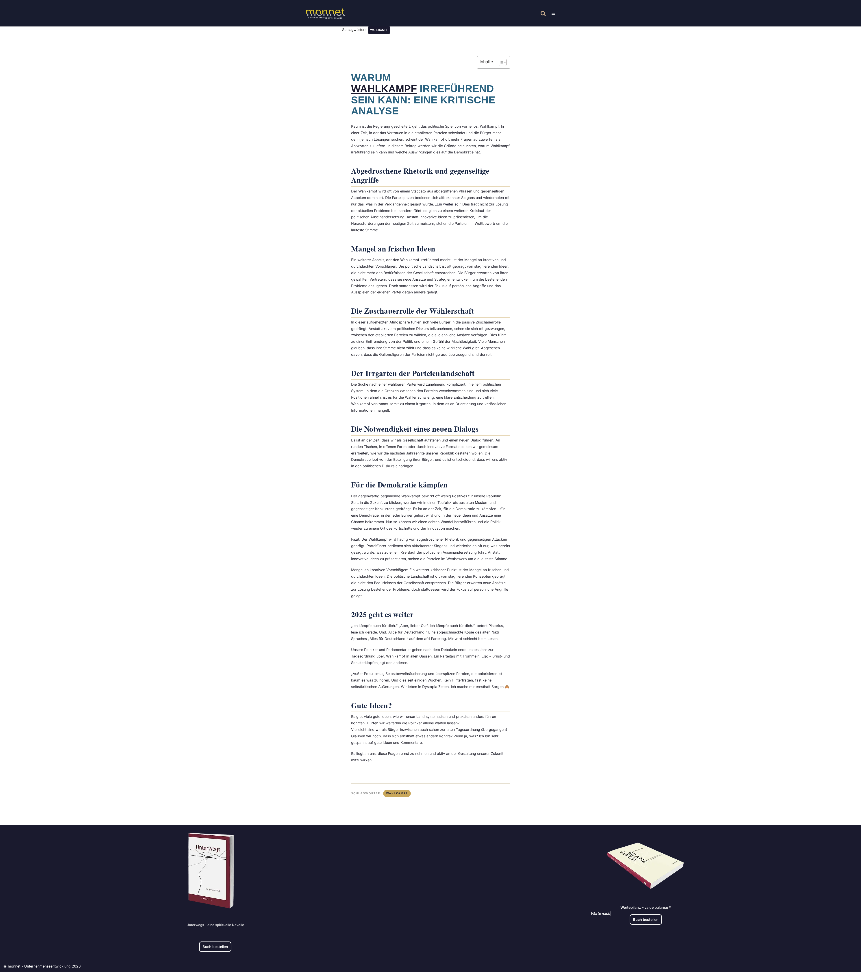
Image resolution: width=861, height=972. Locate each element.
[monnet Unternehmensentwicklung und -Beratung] (325, 13)
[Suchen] (543, 13)
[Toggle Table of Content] (500, 62)
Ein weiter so (448, 204)
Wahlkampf (384, 88)
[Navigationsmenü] (553, 13)
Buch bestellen (215, 946)
